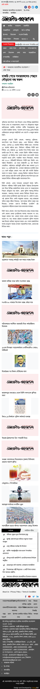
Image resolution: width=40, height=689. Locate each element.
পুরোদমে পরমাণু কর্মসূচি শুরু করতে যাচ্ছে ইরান (18, 259)
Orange (35, 688)
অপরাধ (36, 614)
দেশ (4, 52)
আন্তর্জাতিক (6, 30)
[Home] (4, 26)
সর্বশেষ (10, 530)
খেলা (18, 52)
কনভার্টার (5, 13)
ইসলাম (5, 34)
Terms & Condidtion (29, 592)
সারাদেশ (18, 26)
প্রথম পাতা (12, 48)
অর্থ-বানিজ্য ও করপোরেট (11, 61)
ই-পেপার (26, 10)
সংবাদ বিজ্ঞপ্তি (23, 34)
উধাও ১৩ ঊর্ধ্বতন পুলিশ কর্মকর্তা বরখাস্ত (16, 416)
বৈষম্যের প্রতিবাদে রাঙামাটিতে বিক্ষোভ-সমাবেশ (22, 576)
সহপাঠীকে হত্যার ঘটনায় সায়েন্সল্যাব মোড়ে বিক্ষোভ (20, 525)
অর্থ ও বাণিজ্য (25, 30)
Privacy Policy (16, 592)
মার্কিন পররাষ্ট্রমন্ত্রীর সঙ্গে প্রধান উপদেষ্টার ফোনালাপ (23, 44)
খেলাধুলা (15, 30)
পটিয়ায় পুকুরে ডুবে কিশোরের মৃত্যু (17, 534)
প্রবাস (35, 604)
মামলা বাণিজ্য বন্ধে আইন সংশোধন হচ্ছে (16, 281)
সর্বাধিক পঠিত (29, 530)
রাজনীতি (26, 26)
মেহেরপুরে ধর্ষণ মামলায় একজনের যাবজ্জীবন (21, 565)
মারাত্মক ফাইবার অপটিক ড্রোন (12, 504)
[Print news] (37, 95)
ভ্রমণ (9, 614)
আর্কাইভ (13, 13)
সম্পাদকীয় (6, 57)
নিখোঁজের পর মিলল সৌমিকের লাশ (14, 371)
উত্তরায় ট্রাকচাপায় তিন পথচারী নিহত (14, 438)
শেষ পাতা (22, 48)
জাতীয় (10, 26)
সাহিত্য (25, 614)
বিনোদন (13, 34)
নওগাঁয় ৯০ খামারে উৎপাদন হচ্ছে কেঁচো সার (17, 302)
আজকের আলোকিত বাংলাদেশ (12, 10)
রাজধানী (5, 607)
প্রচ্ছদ (5, 48)
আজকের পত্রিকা (9, 662)
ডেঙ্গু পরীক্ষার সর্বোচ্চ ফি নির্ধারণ (16, 546)
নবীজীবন (16, 57)
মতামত (30, 607)
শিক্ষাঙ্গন (16, 39)
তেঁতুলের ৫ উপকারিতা (9, 483)
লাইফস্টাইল (7, 39)
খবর (24, 52)
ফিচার (35, 601)
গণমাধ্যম (26, 607)
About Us (6, 592)
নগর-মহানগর (32, 48)
